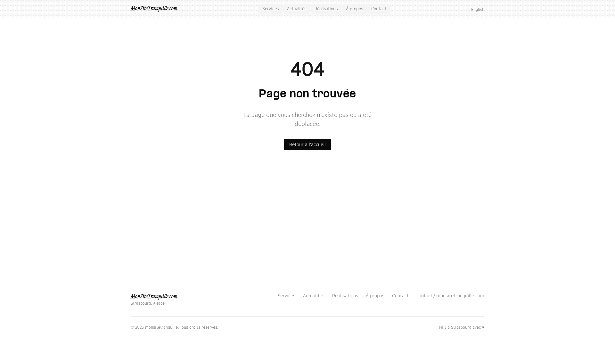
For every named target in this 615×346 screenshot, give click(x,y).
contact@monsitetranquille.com (450, 295)
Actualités (296, 8)
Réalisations (326, 8)
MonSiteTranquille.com (154, 9)
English (477, 9)
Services (270, 8)
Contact (378, 8)
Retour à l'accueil (307, 144)
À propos (354, 8)
